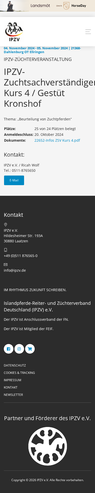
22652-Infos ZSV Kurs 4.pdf (57, 140)
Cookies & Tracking (19, 373)
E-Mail (14, 180)
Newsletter (13, 395)
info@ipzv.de (15, 270)
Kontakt (10, 387)
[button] (88, 31)
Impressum (12, 380)
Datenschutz (15, 365)
